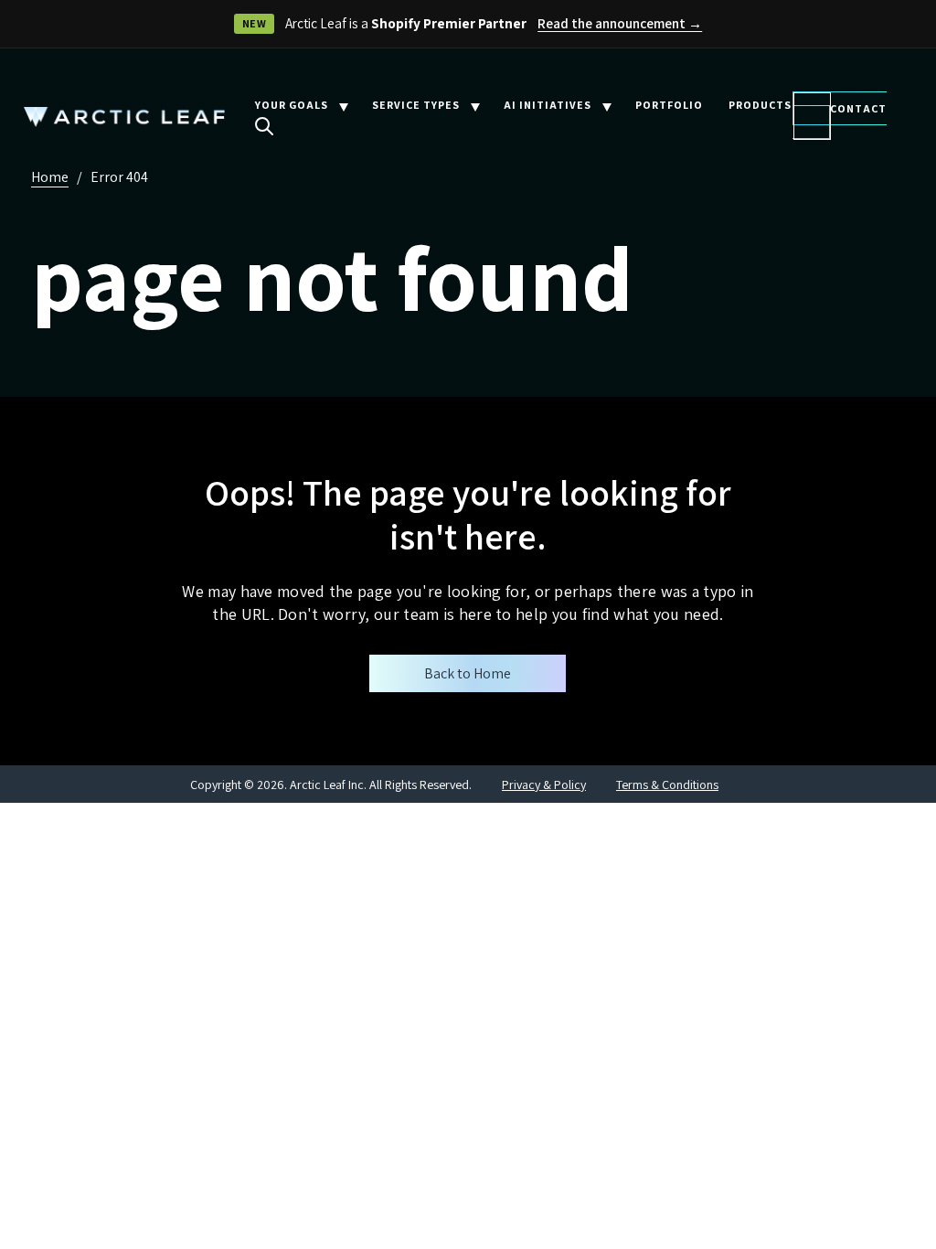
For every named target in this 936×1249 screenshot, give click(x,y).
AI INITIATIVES (547, 105)
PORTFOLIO (669, 105)
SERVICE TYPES (416, 105)
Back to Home (467, 673)
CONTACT (858, 108)
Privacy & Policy (544, 784)
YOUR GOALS (291, 105)
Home (50, 177)
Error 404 (119, 177)
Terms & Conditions (667, 784)
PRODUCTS (760, 105)
